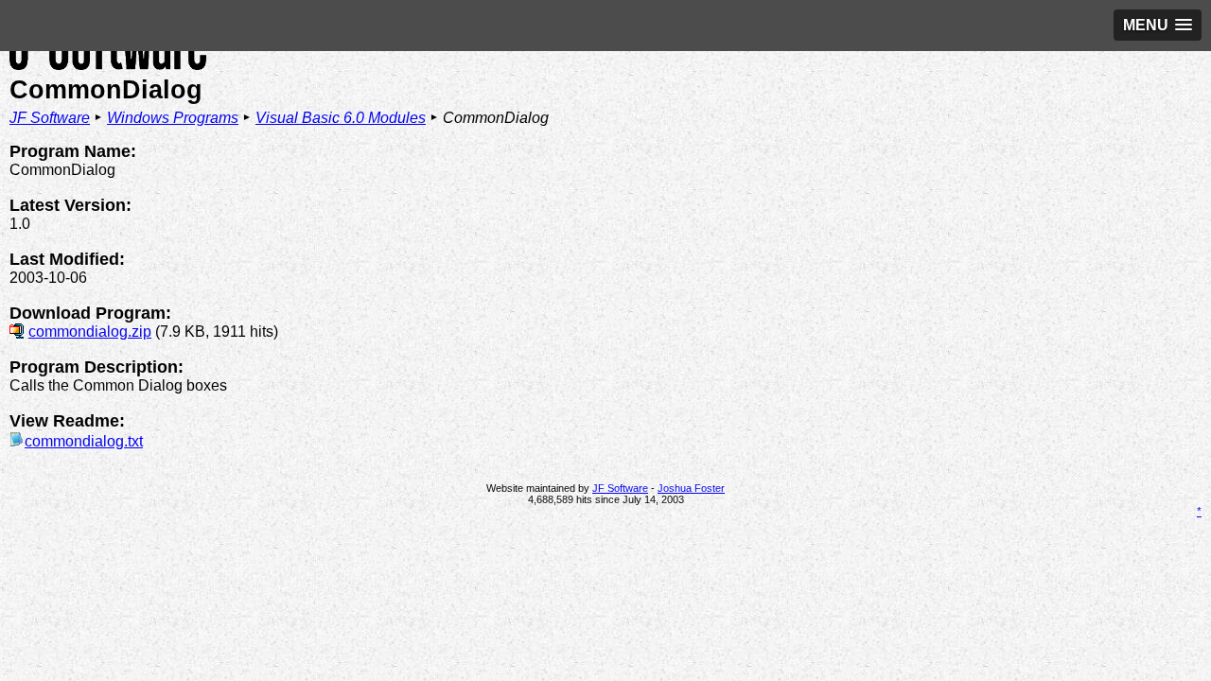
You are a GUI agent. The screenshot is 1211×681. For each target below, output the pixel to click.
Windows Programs (172, 118)
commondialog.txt (84, 441)
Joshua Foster (691, 488)
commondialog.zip (89, 331)
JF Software (49, 118)
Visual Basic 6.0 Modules (340, 118)
